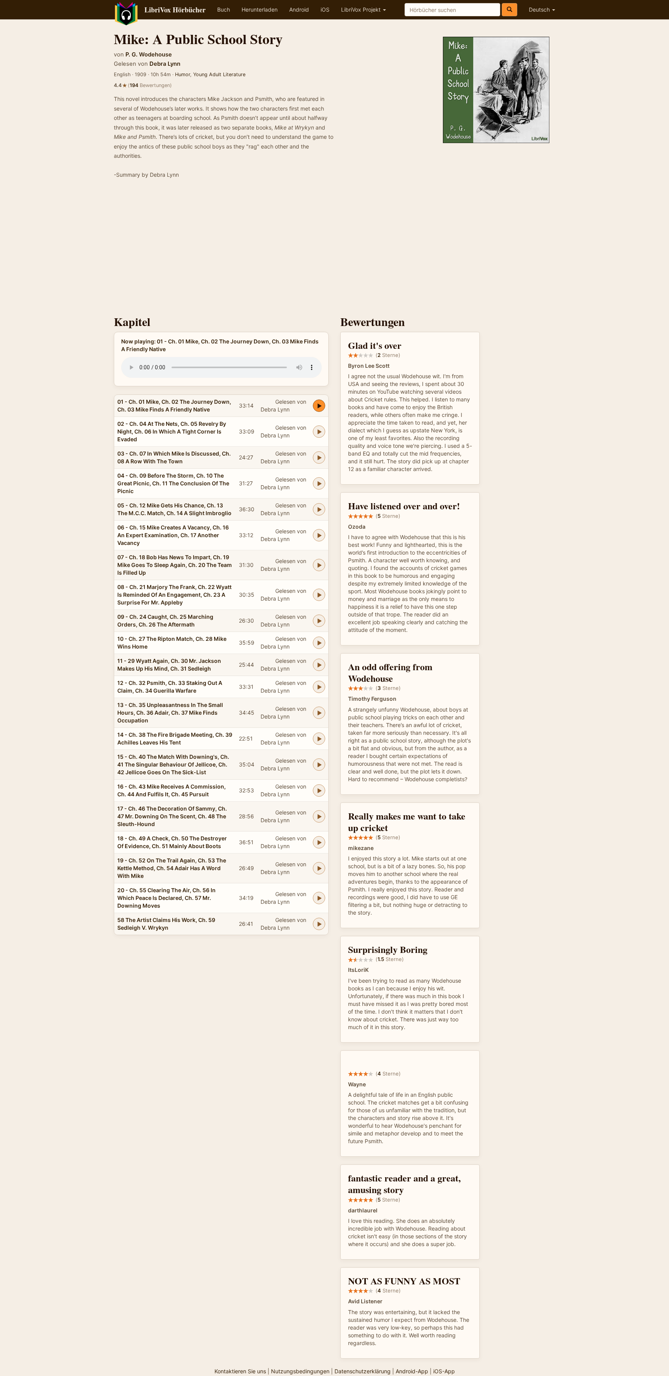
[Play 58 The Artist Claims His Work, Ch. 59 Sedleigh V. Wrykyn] (319, 924)
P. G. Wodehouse (148, 54)
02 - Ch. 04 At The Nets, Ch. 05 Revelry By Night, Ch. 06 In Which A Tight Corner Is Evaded (171, 431)
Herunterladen (260, 9)
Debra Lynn (164, 63)
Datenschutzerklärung (362, 1371)
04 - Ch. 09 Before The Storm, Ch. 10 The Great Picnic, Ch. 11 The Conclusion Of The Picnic (173, 483)
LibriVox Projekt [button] (361, 9)
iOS (325, 9)
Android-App (412, 1371)
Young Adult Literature (219, 74)
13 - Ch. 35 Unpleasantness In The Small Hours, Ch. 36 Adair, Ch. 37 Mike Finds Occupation (170, 713)
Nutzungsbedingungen (300, 1371)
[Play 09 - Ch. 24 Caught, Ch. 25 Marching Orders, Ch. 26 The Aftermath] (319, 621)
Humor (182, 74)
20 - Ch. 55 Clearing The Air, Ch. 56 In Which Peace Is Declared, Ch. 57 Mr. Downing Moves (166, 898)
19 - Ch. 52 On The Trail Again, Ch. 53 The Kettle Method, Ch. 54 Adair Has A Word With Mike (171, 868)
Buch (223, 9)
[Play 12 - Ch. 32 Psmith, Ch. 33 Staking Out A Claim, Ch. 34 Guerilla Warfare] (319, 687)
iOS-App (444, 1371)
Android (299, 9)
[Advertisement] (334, 249)
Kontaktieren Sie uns (240, 1371)
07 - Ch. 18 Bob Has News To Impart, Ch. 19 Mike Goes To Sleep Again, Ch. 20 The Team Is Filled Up (174, 565)
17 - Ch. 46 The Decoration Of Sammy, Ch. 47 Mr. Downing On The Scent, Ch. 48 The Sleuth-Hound (172, 816)
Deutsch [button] (540, 9)
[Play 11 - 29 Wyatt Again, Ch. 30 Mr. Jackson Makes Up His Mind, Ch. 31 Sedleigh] (319, 665)
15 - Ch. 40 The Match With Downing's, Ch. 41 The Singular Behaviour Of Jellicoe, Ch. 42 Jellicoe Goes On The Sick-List (173, 764)
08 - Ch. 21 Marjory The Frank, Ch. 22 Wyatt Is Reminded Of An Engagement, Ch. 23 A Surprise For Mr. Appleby (174, 595)
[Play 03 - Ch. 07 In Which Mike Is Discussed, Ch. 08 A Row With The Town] (319, 457)
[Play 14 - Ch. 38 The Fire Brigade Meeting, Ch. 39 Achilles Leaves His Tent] (319, 738)
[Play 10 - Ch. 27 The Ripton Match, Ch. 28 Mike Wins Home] (319, 643)
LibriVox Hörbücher (175, 10)
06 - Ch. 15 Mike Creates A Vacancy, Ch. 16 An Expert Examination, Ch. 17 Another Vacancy (173, 535)
